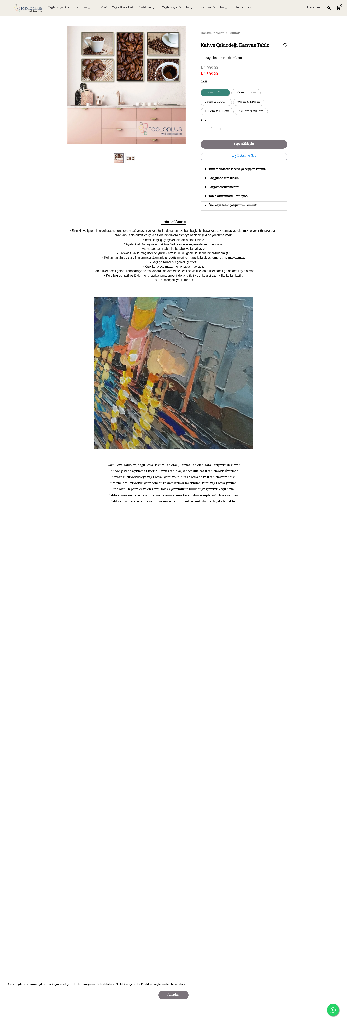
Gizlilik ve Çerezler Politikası (134, 984)
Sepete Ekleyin (244, 144)
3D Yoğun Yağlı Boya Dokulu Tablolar (125, 8)
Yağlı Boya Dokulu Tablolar (67, 8)
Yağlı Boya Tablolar (176, 8)
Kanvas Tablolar (212, 8)
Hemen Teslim (244, 8)
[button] (337, 8)
